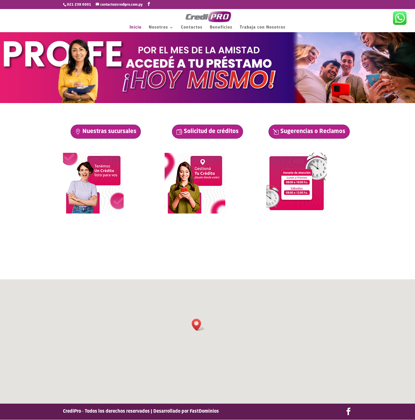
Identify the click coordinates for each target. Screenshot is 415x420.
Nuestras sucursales (109, 131)
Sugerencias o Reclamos (312, 131)
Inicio (135, 27)
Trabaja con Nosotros (262, 27)
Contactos (191, 27)
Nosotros (158, 27)
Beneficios (221, 27)
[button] (198, 325)
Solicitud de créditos (211, 131)
